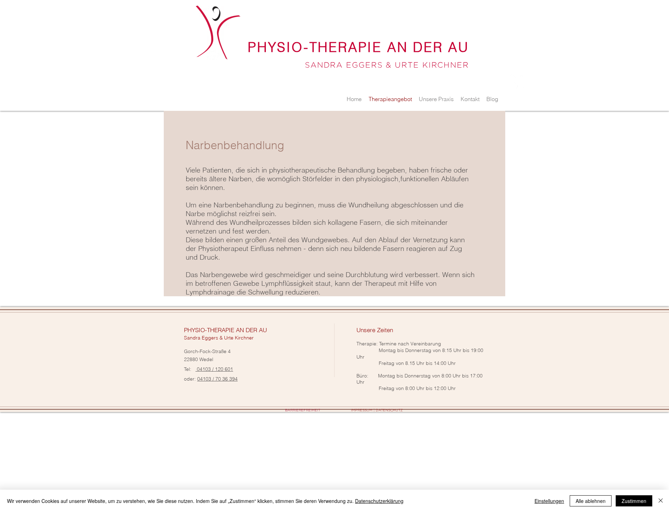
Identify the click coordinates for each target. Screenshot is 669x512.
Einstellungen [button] (549, 500)
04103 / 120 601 (214, 369)
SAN (314, 65)
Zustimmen (634, 500)
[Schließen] (660, 500)
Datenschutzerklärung (379, 500)
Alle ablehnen (591, 500)
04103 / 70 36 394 (217, 379)
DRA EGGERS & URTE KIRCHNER (396, 65)
